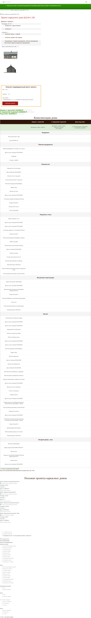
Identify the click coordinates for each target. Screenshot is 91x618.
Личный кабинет (7, 589)
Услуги (5, 605)
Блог (4, 587)
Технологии (6, 603)
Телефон (4, 94)
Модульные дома (7, 547)
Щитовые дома (7, 551)
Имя (3, 89)
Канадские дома (7, 560)
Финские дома (6, 556)
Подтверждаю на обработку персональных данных (18, 99)
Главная (2, 10)
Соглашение (5, 97)
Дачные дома (6, 553)
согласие (13, 99)
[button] (5, 490)
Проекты (7, 10)
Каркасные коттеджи (8, 561)
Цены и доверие (7, 601)
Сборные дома (6, 549)
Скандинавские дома (8, 558)
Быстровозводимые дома (9, 546)
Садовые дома (6, 554)
